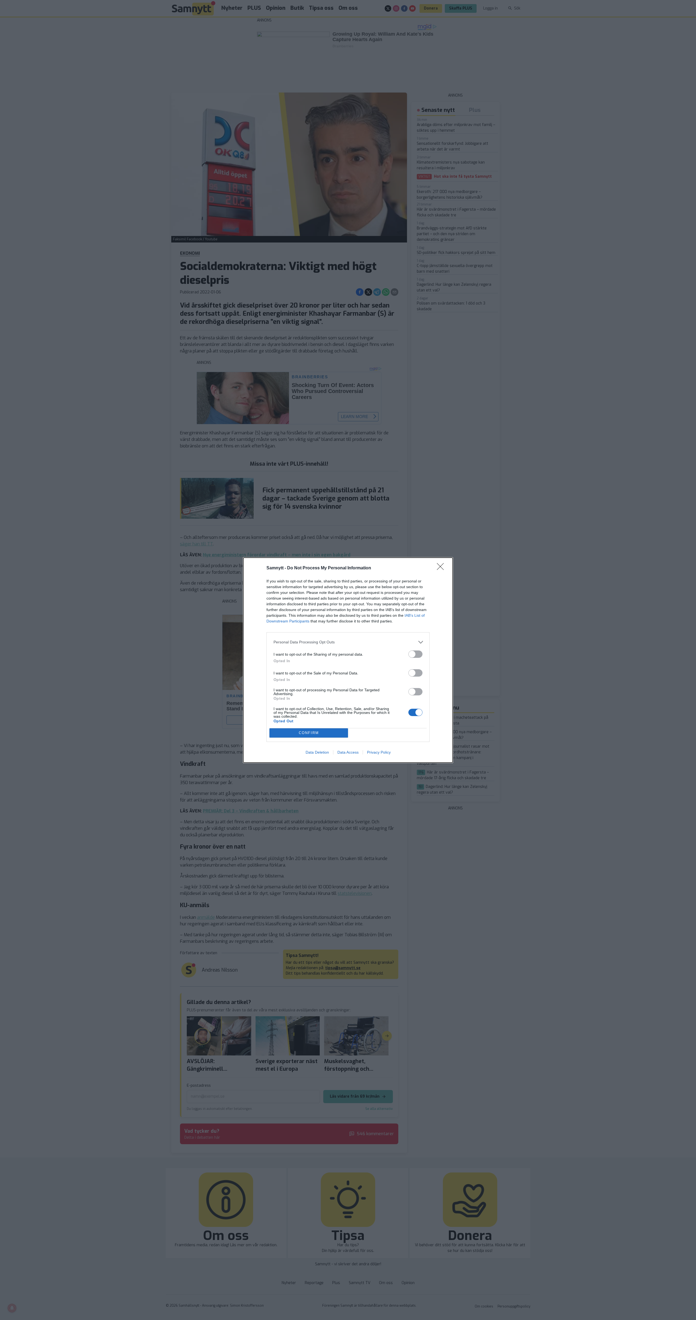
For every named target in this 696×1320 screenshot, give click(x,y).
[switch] (415, 654)
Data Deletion (317, 752)
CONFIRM (309, 733)
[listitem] (348, 642)
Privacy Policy (379, 752)
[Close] (442, 568)
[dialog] (348, 660)
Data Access (348, 752)
